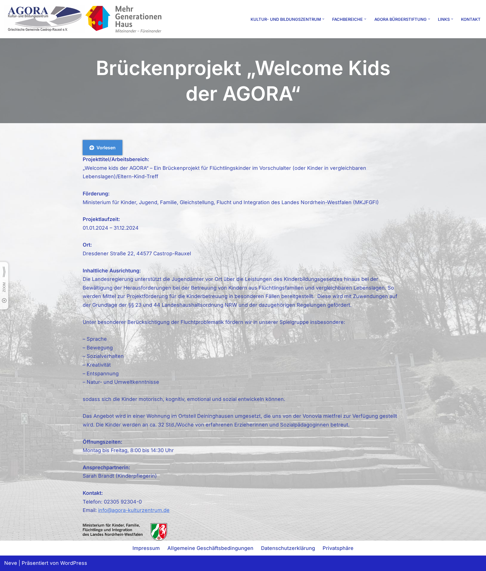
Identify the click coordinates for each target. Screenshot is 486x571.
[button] (323, 19)
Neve (10, 563)
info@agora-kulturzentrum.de (134, 510)
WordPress (73, 563)
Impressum (146, 548)
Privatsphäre (338, 548)
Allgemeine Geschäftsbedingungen (210, 548)
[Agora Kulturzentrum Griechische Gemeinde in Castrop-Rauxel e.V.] (83, 19)
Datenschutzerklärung (288, 548)
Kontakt (471, 19)
